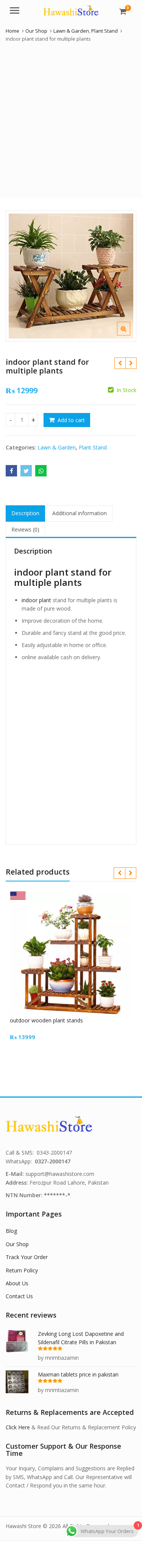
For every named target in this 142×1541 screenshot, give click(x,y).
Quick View (74, 1020)
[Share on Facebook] (11, 470)
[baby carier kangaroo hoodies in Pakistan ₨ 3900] (119, 363)
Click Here (18, 1427)
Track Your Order (27, 1257)
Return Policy (22, 1270)
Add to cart (71, 420)
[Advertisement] (71, 118)
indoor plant (36, 600)
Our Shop (17, 1244)
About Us (17, 1283)
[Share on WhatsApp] (41, 470)
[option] (71, 276)
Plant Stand (93, 447)
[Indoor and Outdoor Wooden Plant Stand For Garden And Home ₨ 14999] (130, 363)
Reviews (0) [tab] (25, 529)
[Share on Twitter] (26, 470)
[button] (129, 335)
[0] (122, 11)
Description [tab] (25, 513)
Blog (11, 1230)
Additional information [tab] (79, 513)
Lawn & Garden (56, 447)
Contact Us (19, 1296)
